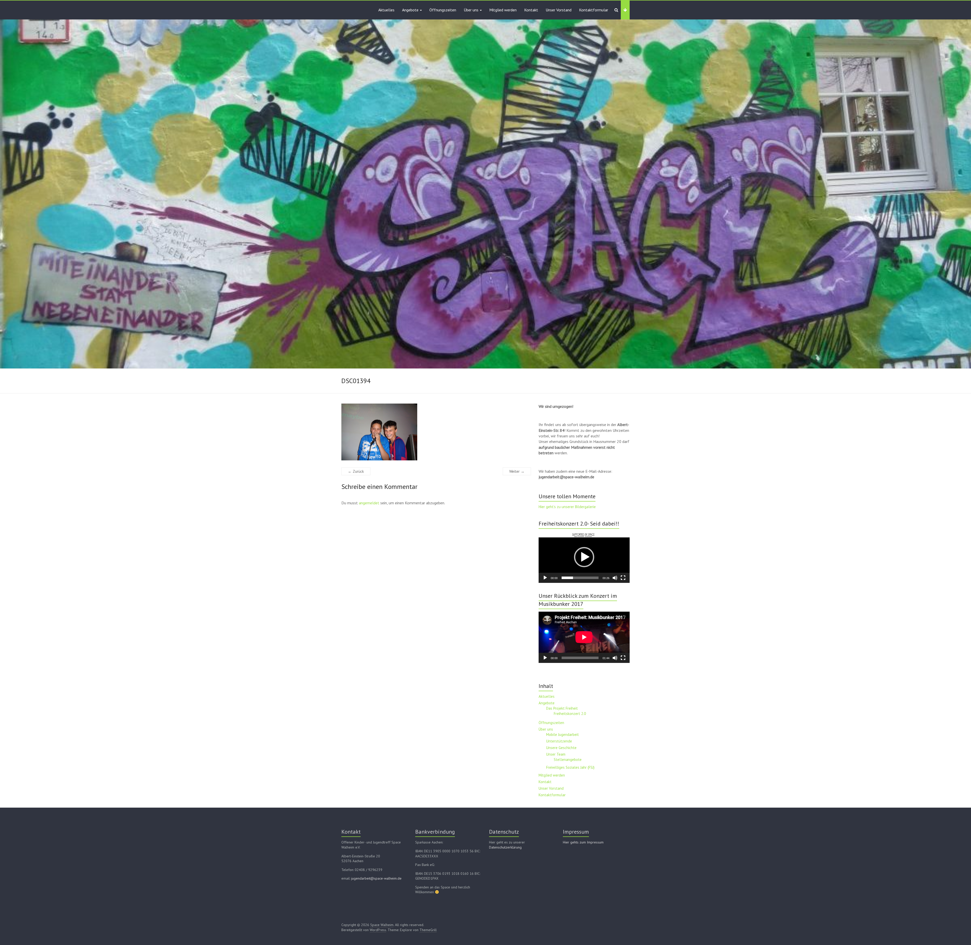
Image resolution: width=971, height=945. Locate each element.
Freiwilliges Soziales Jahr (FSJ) (570, 767)
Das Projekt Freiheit (562, 708)
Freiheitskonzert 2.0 (570, 713)
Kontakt (531, 9)
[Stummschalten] (614, 577)
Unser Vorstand (558, 9)
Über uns (471, 9)
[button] (584, 557)
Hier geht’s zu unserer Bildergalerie (567, 506)
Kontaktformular (593, 9)
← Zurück (356, 471)
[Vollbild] (623, 577)
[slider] (580, 578)
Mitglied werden (503, 9)
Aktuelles (386, 9)
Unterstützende (559, 741)
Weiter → (516, 471)
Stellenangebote (568, 759)
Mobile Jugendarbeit (562, 734)
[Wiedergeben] (545, 577)
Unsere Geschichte (561, 747)
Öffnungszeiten (442, 9)
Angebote (410, 9)
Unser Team (555, 754)
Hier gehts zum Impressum (583, 842)
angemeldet (369, 502)
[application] (584, 557)
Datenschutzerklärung (505, 847)
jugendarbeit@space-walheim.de (376, 878)
